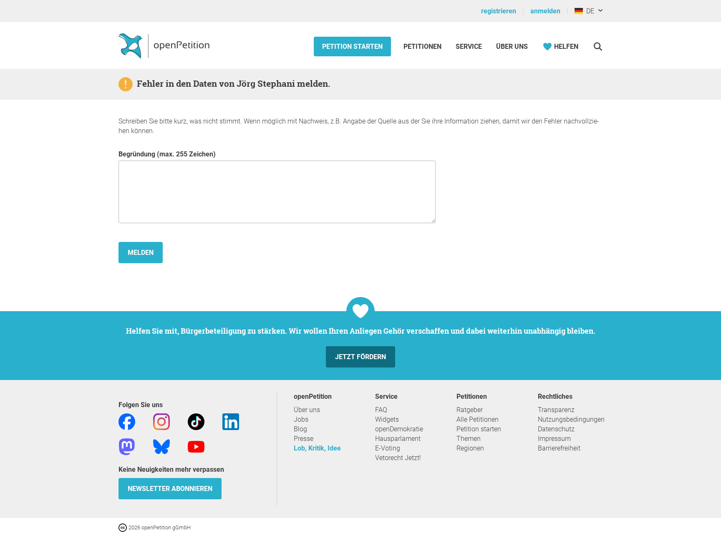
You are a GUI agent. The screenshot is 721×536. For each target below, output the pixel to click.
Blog (300, 429)
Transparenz (556, 410)
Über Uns (512, 46)
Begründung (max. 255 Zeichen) (167, 154)
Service (469, 46)
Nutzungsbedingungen (571, 419)
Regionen (470, 448)
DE (588, 11)
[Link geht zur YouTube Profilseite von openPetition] (196, 446)
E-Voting (387, 448)
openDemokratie (399, 429)
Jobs (301, 419)
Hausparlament (398, 439)
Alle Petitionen (477, 419)
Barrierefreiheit (559, 448)
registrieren (498, 11)
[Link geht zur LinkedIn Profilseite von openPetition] (230, 421)
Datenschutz (556, 429)
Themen (468, 439)
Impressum (554, 439)
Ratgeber (469, 410)
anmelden (545, 11)
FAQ (381, 410)
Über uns (307, 410)
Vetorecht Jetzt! (398, 458)
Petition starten (352, 46)
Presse (303, 439)
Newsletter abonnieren (170, 489)
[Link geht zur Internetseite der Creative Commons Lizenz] (123, 527)
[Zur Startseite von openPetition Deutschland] (165, 45)
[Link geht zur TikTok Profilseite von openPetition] (196, 421)
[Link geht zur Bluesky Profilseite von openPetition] (161, 446)
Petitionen (423, 46)
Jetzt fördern (360, 357)
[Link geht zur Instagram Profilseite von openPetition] (161, 421)
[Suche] (597, 46)
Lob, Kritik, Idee (317, 448)
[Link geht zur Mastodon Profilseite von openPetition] (126, 446)
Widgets (387, 419)
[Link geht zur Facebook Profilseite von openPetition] (126, 421)
